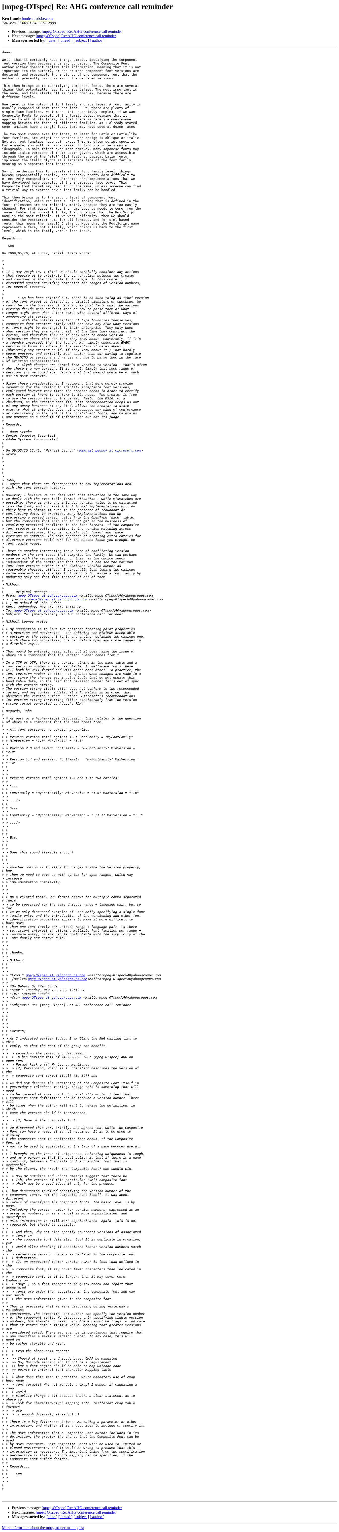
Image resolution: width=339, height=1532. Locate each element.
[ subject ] (81, 40)
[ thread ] (65, 40)
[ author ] (97, 40)
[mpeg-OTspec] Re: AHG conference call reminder (82, 31)
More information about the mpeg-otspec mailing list (43, 1528)
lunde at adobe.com (37, 18)
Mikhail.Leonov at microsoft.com (110, 450)
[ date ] (51, 40)
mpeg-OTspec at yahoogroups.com (47, 595)
